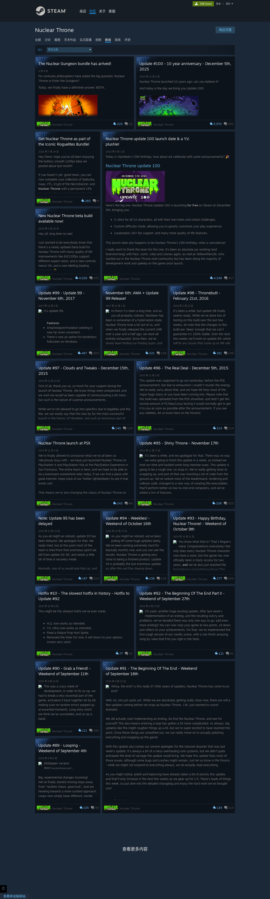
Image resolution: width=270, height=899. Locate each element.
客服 (112, 11)
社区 (92, 11)
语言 (228, 3)
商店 (83, 11)
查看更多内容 (135, 849)
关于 (102, 11)
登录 (218, 3)
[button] (69, 50)
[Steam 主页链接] (51, 14)
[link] (14, 896)
